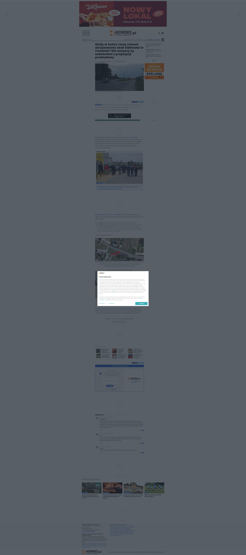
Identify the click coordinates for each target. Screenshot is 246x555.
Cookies (107, 299)
